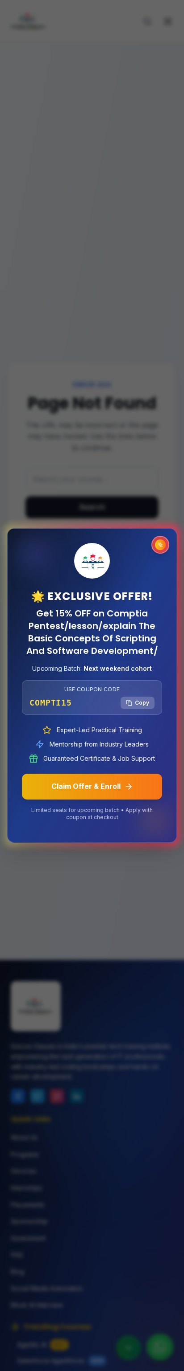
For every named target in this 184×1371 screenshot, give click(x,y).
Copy (142, 702)
